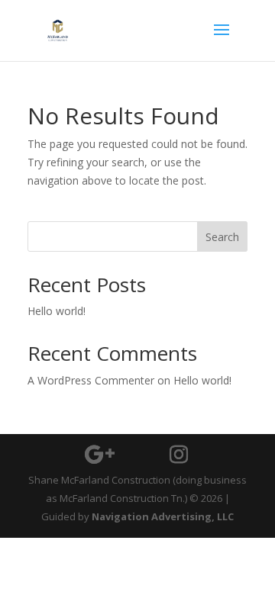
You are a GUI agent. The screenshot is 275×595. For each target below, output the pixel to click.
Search (222, 237)
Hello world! (57, 311)
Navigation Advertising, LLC (163, 516)
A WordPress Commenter (91, 380)
